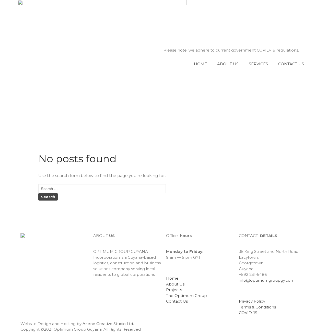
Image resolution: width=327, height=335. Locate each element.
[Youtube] (113, 289)
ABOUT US (228, 63)
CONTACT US (291, 63)
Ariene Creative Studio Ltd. (108, 323)
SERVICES (258, 63)
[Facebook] (99, 289)
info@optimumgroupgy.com (267, 280)
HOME (200, 63)
